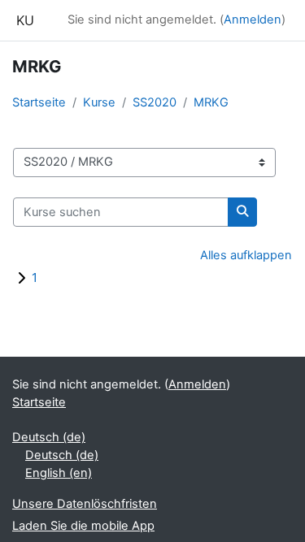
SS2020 (154, 102)
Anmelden (252, 19)
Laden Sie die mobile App (83, 525)
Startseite (39, 102)
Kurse (99, 102)
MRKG (211, 102)
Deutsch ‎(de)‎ (48, 437)
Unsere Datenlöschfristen (84, 503)
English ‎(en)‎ (58, 473)
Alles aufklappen (246, 255)
